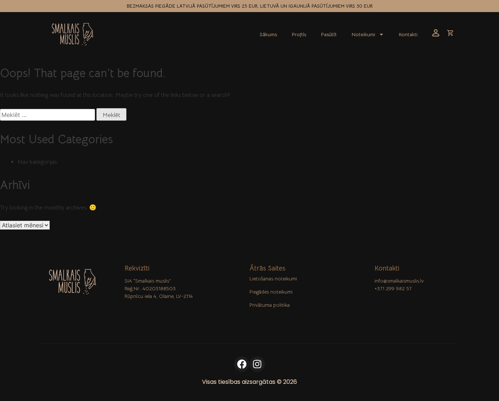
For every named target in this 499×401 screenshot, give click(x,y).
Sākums (268, 34)
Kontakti (408, 34)
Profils (299, 34)
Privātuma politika (270, 305)
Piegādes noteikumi (271, 291)
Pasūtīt (329, 34)
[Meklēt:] (48, 115)
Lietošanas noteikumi (273, 278)
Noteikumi (363, 34)
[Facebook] (242, 364)
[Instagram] (257, 364)
